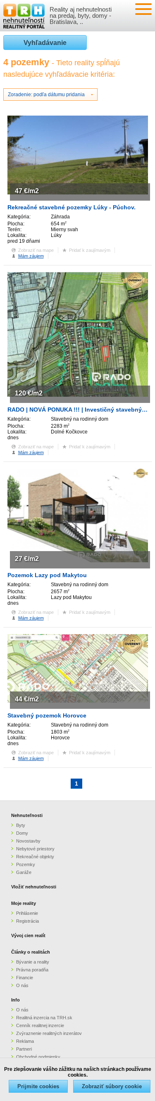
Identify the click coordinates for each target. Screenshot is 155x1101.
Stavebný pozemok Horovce (46, 715)
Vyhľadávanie (45, 42)
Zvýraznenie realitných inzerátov (49, 1033)
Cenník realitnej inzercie (40, 1025)
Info (15, 999)
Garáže (23, 872)
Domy (22, 833)
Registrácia (27, 921)
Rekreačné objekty (35, 856)
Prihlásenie (27, 913)
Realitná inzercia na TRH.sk (44, 1017)
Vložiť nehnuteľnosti (33, 886)
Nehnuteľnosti (27, 815)
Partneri (24, 1049)
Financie (24, 977)
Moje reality (23, 903)
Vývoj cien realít (28, 935)
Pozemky (25, 864)
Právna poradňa (32, 969)
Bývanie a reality (32, 961)
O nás (22, 985)
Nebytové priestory (35, 848)
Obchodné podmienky (38, 1056)
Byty (20, 825)
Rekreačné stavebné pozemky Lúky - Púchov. (71, 207)
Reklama (25, 1041)
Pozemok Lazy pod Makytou (47, 575)
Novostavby (28, 840)
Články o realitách (30, 951)
